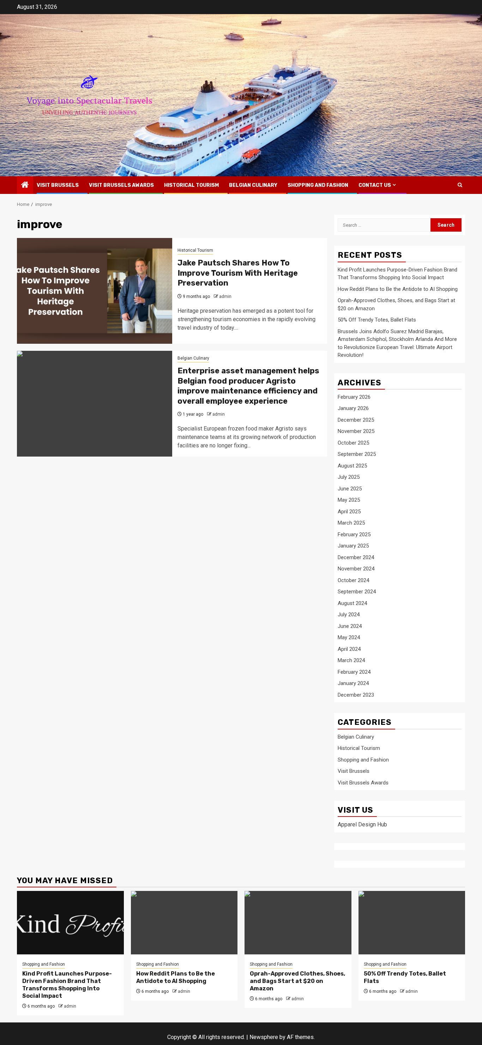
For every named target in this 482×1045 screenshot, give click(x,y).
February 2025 (354, 534)
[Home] (25, 185)
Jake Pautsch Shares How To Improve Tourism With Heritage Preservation (237, 273)
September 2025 (357, 454)
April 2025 (349, 511)
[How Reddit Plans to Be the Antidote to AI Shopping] (184, 922)
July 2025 (349, 477)
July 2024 (349, 614)
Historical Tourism (191, 185)
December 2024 (356, 557)
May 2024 (349, 637)
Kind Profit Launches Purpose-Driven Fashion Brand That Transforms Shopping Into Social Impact (67, 984)
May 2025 (349, 500)
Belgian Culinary (253, 185)
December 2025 (356, 420)
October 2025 (353, 443)
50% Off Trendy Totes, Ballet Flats (377, 320)
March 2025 (351, 523)
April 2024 (349, 649)
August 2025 (352, 466)
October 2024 (353, 580)
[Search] (460, 185)
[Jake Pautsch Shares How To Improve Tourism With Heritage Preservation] (94, 291)
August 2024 (352, 603)
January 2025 (353, 546)
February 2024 (354, 672)
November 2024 (356, 569)
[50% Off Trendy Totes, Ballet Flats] (412, 922)
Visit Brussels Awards (121, 185)
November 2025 (356, 431)
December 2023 (356, 695)
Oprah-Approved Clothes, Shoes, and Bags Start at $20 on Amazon (297, 981)
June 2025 (350, 488)
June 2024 (350, 626)
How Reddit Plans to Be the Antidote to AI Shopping (398, 289)
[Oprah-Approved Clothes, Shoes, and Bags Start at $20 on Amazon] (298, 922)
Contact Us (375, 185)
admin (225, 296)
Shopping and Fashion (318, 185)
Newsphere (263, 1037)
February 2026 (354, 397)
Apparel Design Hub (362, 824)
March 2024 (351, 660)
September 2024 (357, 591)
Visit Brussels (58, 185)
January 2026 (353, 408)
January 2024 (353, 683)
